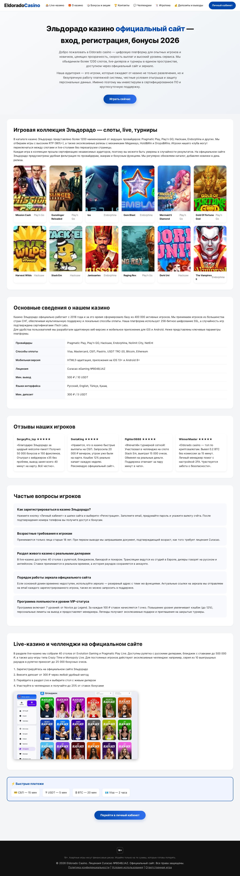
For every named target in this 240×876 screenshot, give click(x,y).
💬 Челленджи (142, 5)
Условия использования (127, 867)
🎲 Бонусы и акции (98, 5)
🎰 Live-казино (55, 5)
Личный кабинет (222, 5)
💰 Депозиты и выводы (188, 5)
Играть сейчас (120, 99)
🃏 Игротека (162, 5)
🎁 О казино (75, 5)
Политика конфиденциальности (89, 867)
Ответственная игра (158, 867)
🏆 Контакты (121, 5)
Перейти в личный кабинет (120, 815)
